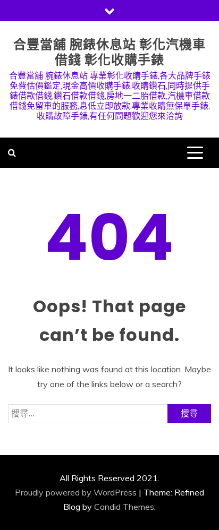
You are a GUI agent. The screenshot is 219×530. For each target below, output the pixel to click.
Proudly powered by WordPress (76, 492)
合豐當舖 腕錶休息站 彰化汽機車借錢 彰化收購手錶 (109, 52)
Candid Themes (124, 506)
